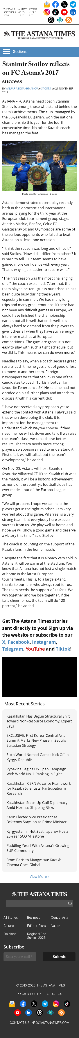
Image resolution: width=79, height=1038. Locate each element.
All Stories (11, 917)
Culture (9, 926)
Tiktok (63, 649)
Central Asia (59, 917)
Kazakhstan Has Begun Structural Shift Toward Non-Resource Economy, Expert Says (39, 721)
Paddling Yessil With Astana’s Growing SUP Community (38, 848)
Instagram (44, 642)
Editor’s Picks (36, 926)
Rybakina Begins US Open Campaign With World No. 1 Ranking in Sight (36, 771)
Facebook (19, 642)
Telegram (12, 649)
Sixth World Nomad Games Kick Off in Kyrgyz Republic (38, 757)
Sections (20, 51)
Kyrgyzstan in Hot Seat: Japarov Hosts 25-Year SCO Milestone (37, 834)
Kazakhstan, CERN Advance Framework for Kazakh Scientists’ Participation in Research (39, 788)
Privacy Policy (29, 994)
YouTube (35, 649)
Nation (55, 926)
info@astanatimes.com (50, 1023)
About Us (54, 994)
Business (33, 917)
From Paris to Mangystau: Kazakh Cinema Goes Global (34, 862)
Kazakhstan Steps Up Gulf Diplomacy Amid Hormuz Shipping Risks (37, 805)
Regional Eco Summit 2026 (36, 935)
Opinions (10, 934)
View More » (40, 876)
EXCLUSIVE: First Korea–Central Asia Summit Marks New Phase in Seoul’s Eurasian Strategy (36, 740)
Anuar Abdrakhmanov (22, 88)
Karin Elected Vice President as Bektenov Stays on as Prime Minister (37, 819)
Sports (46, 88)
